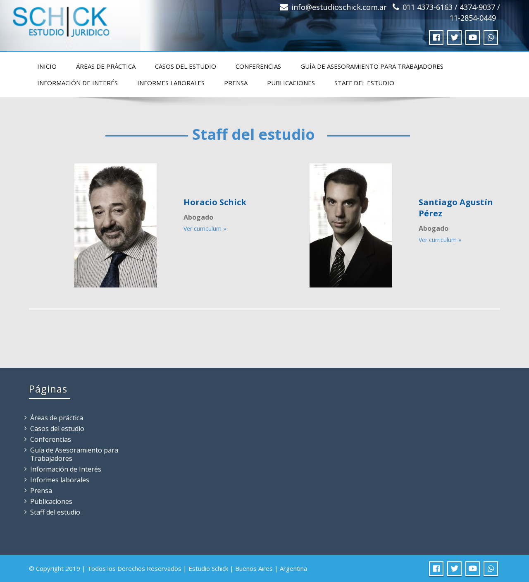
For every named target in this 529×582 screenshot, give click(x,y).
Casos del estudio (185, 66)
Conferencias (258, 66)
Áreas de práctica (106, 66)
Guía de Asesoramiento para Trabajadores (371, 66)
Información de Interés (77, 83)
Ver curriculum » (204, 228)
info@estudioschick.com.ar (339, 7)
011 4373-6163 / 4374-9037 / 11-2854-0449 (451, 12)
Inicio (47, 66)
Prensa (236, 83)
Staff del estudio (364, 83)
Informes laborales (171, 83)
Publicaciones (291, 83)
